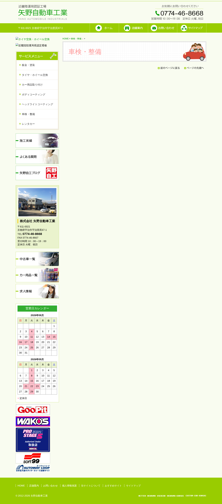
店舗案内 (34, 485)
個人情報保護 (69, 485)
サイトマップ (133, 485)
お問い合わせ (50, 485)
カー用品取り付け (32, 84)
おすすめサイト (113, 485)
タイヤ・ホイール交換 (35, 74)
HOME (65, 38)
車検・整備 (76, 38)
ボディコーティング (33, 94)
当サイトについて (90, 485)
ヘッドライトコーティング (37, 104)
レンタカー (28, 123)
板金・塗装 (28, 64)
